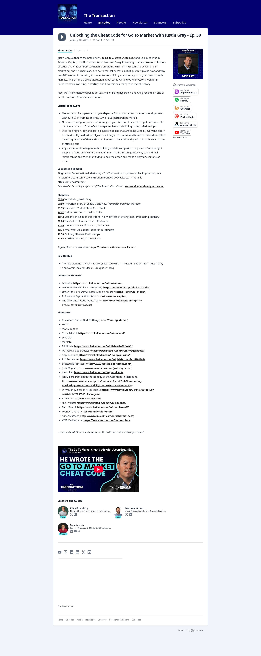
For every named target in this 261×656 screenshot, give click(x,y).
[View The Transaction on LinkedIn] (77, 552)
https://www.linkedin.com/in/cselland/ (101, 333)
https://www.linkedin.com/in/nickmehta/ (101, 402)
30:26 (61, 221)
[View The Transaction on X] (83, 552)
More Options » (180, 137)
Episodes (104, 22)
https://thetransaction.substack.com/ (112, 247)
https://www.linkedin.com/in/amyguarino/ (104, 355)
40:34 (61, 229)
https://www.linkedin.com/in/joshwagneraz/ (104, 368)
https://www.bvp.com (88, 398)
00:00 (61, 199)
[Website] (79, 531)
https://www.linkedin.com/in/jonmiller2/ (98, 372)
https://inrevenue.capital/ (110, 296)
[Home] (67, 14)
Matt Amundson (134, 508)
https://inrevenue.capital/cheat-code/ (126, 287)
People (121, 22)
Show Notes (65, 50)
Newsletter (140, 22)
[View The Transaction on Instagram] (65, 552)
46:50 (61, 234)
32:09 (61, 225)
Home (88, 22)
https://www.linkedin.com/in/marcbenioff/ (103, 407)
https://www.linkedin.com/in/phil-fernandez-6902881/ (112, 359)
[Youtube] (75, 531)
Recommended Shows (119, 619)
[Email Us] (89, 552)
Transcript (82, 50)
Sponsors (160, 22)
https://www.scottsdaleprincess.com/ (108, 363)
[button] (62, 37)
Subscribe (179, 22)
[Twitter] (71, 514)
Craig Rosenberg (79, 508)
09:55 (61, 208)
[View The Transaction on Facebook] (71, 552)
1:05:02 (62, 238)
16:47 (61, 212)
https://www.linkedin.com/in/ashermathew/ (107, 416)
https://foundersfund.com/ (97, 411)
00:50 (61, 203)
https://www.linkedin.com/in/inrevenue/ (97, 283)
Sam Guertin (77, 524)
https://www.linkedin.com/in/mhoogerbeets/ (117, 350)
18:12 (61, 216)
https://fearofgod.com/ (114, 320)
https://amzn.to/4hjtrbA (130, 291)
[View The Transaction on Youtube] (59, 552)
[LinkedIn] (75, 514)
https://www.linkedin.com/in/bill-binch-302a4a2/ (103, 346)
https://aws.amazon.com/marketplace (106, 420)
